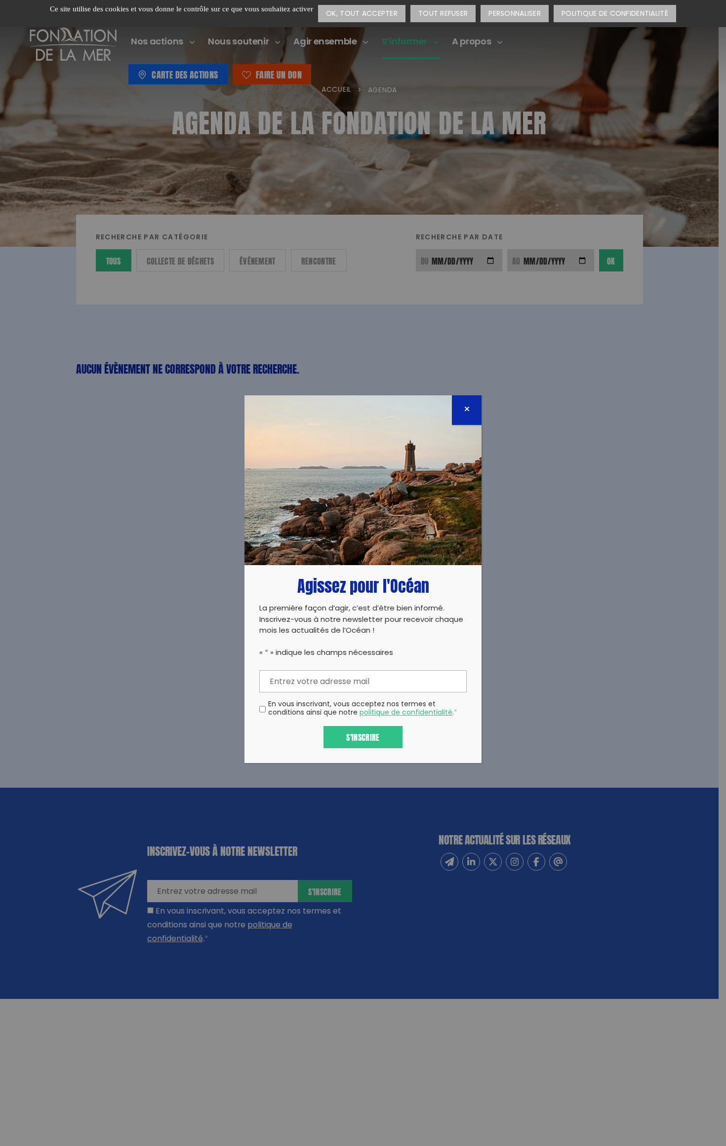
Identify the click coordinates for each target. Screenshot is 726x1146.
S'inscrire (362, 736)
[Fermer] (467, 410)
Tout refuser (443, 14)
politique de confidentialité (406, 713)
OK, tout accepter (362, 14)
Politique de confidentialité (615, 14)
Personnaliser (514, 14)
